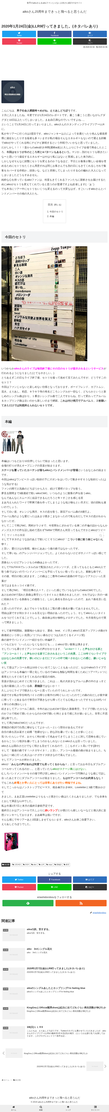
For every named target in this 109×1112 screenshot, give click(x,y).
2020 (27, 865)
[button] (101, 535)
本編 (52, 216)
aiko (34, 865)
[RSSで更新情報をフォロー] (80, 903)
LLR (42, 865)
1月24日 (17, 865)
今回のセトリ (56, 211)
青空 (67, 865)
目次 (50, 204)
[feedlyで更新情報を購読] (27, 903)
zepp (50, 865)
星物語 (58, 865)
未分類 (6, 865)
